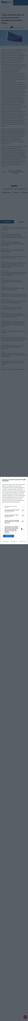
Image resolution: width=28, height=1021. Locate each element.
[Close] (25, 479)
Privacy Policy (22, 541)
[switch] (22, 510)
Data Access (14, 541)
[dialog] (14, 510)
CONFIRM (8, 536)
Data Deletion (5, 541)
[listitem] (14, 507)
